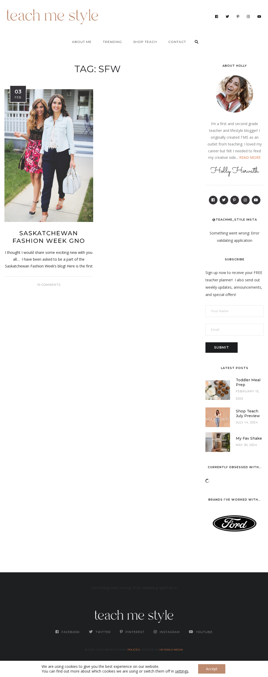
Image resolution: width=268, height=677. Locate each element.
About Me (82, 42)
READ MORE (250, 157)
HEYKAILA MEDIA (171, 649)
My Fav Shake (249, 438)
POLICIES (133, 649)
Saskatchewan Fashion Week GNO (49, 237)
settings (181, 671)
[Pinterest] (238, 16)
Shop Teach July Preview (248, 413)
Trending (112, 42)
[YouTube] (259, 16)
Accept (211, 668)
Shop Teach (145, 42)
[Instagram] (248, 16)
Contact (177, 42)
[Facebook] (216, 16)
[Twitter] (227, 16)
